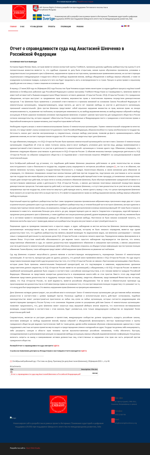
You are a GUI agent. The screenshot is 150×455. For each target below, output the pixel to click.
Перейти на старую (85, 1)
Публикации (66, 27)
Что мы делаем (36, 27)
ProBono (80, 27)
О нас (22, 27)
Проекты (51, 27)
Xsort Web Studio (33, 448)
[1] (115, 166)
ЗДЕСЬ (56, 345)
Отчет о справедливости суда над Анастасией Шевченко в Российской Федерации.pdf (46, 374)
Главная (13, 27)
